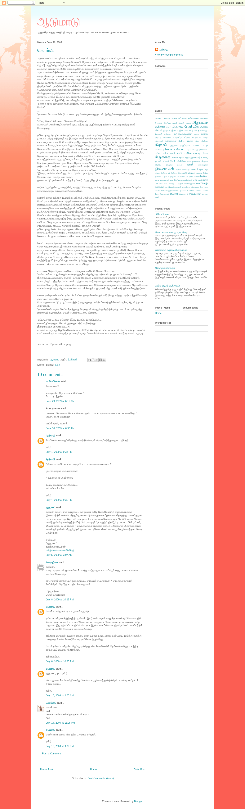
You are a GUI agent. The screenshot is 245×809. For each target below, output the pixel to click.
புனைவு (199, 173)
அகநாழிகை (52, 562)
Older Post (139, 769)
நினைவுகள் (164, 168)
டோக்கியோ (180, 161)
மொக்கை (159, 184)
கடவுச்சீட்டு (177, 137)
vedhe (174, 118)
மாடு (195, 180)
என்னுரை (168, 134)
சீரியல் (181, 158)
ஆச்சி (168, 127)
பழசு (201, 169)
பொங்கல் (194, 176)
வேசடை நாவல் (202, 190)
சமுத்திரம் (198, 149)
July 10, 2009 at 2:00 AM (60, 695)
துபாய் (194, 161)
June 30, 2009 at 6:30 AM (60, 428)
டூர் (171, 161)
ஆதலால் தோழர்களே (185, 126)
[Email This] (89, 360)
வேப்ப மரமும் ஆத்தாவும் (167, 285)
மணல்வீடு (51, 702)
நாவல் (190, 164)
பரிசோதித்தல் (162, 214)
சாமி (179, 152)
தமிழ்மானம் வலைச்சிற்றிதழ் (60, 550)
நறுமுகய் (50, 507)
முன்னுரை (203, 180)
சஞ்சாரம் (190, 149)
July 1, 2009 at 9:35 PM (59, 500)
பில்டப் (180, 173)
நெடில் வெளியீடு (183, 169)
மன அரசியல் (175, 180)
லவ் (165, 184)
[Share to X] (97, 360)
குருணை (173, 146)
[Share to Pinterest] (104, 360)
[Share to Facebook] (100, 360)
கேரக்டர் (170, 149)
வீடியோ (185, 190)
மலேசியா (203, 176)
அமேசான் (204, 118)
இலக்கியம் (183, 130)
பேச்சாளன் (181, 176)
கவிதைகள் (170, 140)
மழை (157, 180)
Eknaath (166, 118)
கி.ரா (197, 141)
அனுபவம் (200, 122)
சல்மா (205, 149)
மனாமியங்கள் (186, 180)
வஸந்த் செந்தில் (176, 184)
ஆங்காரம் (160, 126)
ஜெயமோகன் (195, 193)
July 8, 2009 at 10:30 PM (60, 661)
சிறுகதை (163, 157)
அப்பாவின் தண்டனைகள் (188, 118)
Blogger (138, 801)
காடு (182, 140)
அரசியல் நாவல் (170, 123)
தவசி (189, 161)
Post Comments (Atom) (100, 778)
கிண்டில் (204, 141)
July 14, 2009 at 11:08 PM (60, 722)
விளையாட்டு (176, 190)
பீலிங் (185, 173)
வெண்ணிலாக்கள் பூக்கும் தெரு (171, 232)
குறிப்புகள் (185, 145)
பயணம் (194, 169)
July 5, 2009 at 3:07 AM (59, 555)
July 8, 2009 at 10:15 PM (60, 599)
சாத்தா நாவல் (169, 153)
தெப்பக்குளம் (202, 161)
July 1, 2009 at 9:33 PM (59, 451)
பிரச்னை (164, 173)
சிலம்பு (205, 153)
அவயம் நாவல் (185, 123)
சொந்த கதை (201, 157)
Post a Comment (51, 753)
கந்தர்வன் (159, 141)
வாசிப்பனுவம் (189, 184)
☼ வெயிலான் (53, 381)
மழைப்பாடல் (164, 180)
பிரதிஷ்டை (172, 173)
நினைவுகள (203, 165)
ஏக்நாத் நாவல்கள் (163, 137)
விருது (168, 190)
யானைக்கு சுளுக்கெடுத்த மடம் (171, 249)
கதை (57, 364)
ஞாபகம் (158, 161)
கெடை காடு (200, 145)
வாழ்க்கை (186, 187)
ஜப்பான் (174, 193)
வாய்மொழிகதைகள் (173, 187)
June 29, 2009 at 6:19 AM (60, 401)
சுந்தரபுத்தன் (190, 158)
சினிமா (175, 157)
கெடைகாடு (159, 149)
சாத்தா (158, 153)
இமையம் (175, 130)
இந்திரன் (166, 130)
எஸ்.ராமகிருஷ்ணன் (183, 134)
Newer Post (46, 769)
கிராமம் (161, 145)
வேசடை (192, 190)
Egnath (158, 118)
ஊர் (196, 130)
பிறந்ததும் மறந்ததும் (165, 267)
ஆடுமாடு (58, 21)
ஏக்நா (196, 134)
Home (93, 769)
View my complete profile (169, 54)
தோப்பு (158, 164)
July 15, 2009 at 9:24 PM (60, 746)
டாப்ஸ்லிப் (165, 161)
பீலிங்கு (191, 173)
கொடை (181, 149)
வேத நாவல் (164, 194)
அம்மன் (158, 123)
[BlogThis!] (93, 360)
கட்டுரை (187, 137)
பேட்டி (188, 176)
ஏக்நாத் (204, 134)
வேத (157, 194)
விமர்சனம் (195, 187)
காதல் (190, 140)
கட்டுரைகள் (197, 137)
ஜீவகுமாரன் (183, 194)
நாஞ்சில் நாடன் (174, 165)
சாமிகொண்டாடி (192, 152)
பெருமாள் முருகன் (169, 176)
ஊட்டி (191, 130)
